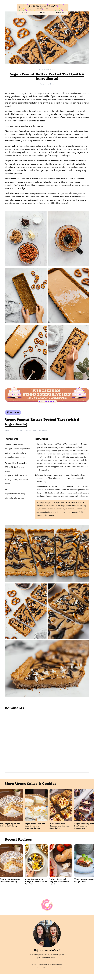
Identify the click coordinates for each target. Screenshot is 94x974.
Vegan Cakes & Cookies (47, 70)
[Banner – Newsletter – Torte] (47, 395)
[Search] (20, 7)
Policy (60, 968)
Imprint (54, 968)
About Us (60, 13)
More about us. (51, 957)
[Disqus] (47, 741)
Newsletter (37, 968)
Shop (42, 13)
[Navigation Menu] (65, 7)
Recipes (25, 13)
